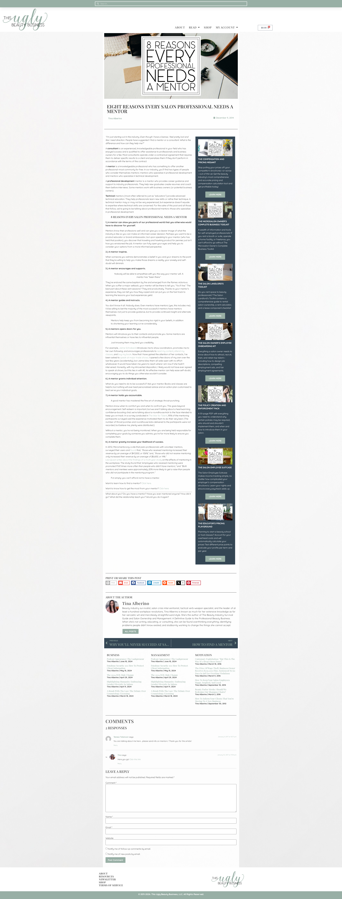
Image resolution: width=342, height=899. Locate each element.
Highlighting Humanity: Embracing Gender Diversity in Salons (124, 683)
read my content (165, 351)
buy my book (124, 354)
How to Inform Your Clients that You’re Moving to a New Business (214, 700)
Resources (106, 876)
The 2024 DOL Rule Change (120, 675)
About (180, 27)
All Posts (130, 631)
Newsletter (107, 879)
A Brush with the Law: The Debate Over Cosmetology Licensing (126, 692)
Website (109, 838)
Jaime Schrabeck (127, 348)
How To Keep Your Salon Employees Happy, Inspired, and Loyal (212, 681)
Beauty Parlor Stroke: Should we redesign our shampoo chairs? (210, 690)
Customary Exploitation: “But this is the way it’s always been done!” (215, 660)
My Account (225, 27)
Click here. (146, 483)
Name (109, 817)
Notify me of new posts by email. (124, 854)
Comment (111, 783)
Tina (120, 755)
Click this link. (135, 759)
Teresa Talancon (121, 737)
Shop (208, 27)
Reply (115, 745)
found (133, 450)
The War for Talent (158, 415)
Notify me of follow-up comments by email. (129, 849)
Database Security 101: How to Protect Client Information (125, 667)
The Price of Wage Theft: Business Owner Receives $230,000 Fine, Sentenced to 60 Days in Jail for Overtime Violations (215, 671)
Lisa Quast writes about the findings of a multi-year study (134, 459)
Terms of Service (111, 885)
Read (193, 27)
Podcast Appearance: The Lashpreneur (125, 659)
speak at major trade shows (134, 357)
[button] (111, 583)
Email (109, 827)
